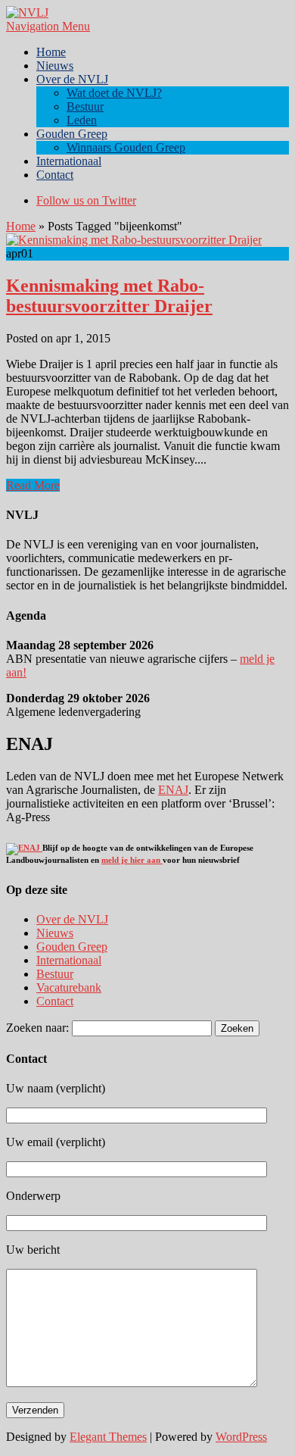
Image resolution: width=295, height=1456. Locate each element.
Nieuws (54, 65)
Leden (82, 120)
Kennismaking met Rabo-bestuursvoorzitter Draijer (109, 296)
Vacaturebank (68, 987)
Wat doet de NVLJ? (114, 92)
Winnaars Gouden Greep (126, 147)
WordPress (241, 1436)
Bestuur (85, 106)
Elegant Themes (108, 1436)
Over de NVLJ (72, 79)
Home (51, 51)
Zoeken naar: (37, 1027)
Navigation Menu (48, 26)
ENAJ (173, 789)
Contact (54, 174)
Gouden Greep (71, 133)
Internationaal (68, 161)
